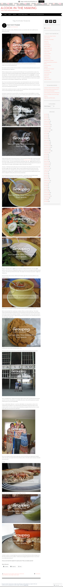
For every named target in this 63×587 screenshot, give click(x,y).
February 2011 (47, 180)
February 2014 (47, 142)
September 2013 (47, 150)
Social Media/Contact (23, 14)
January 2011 (46, 182)
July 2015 (46, 114)
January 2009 (46, 194)
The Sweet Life (47, 70)
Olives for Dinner (47, 56)
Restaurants (15, 26)
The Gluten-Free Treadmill (49, 68)
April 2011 (46, 176)
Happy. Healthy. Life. (48, 48)
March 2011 (46, 178)
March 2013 (46, 161)
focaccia (9, 573)
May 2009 (46, 189)
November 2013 (47, 147)
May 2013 (46, 157)
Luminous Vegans (47, 53)
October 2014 (46, 128)
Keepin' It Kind (46, 51)
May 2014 (46, 136)
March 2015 (46, 119)
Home (5, 14)
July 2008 (46, 199)
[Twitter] (54, 21)
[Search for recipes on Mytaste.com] (47, 28)
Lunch (12, 26)
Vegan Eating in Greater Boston (37, 14)
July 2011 (46, 171)
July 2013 (46, 154)
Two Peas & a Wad (47, 72)
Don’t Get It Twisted (13, 25)
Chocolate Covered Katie (49, 39)
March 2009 (46, 190)
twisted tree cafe (7, 574)
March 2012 (46, 166)
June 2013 (46, 156)
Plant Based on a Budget (49, 60)
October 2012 (46, 164)
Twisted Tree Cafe (27, 159)
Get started (41, 1)
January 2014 (46, 143)
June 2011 (46, 173)
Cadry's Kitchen (47, 37)
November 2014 (47, 126)
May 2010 (46, 183)
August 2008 (46, 197)
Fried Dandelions (47, 44)
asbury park (5, 573)
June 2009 (46, 187)
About (9, 14)
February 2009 (47, 192)
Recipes (14, 14)
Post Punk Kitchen (47, 65)
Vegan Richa (46, 77)
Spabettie (46, 67)
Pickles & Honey (47, 58)
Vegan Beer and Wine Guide (49, 97)
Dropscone (46, 41)
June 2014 (46, 135)
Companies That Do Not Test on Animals (51, 87)
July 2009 (46, 185)
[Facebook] (46, 21)
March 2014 (46, 140)
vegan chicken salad (15, 574)
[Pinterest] (50, 21)
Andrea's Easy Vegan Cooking (50, 36)
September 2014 (47, 129)
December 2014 (47, 124)
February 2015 (47, 121)
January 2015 (46, 122)
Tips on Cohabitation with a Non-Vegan (51, 94)
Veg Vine (46, 96)
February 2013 (47, 163)
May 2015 (46, 115)
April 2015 (46, 117)
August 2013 (46, 152)
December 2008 (47, 196)
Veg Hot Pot (46, 75)
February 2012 (47, 168)
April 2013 (46, 159)
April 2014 (46, 138)
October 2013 (46, 149)
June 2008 (46, 201)
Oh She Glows (47, 55)
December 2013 (47, 145)
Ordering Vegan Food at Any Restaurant (51, 92)
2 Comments (37, 573)
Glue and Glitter (47, 46)
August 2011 (46, 170)
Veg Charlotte (46, 74)
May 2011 (46, 175)
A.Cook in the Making (19, 8)
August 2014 (46, 131)
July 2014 (46, 133)
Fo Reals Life (46, 43)
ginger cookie (14, 573)
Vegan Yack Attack (47, 79)
